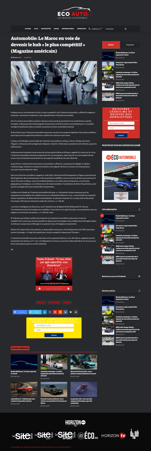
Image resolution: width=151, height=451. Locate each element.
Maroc (67, 302)
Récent (111, 45)
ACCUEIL (28, 28)
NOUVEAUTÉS (46, 28)
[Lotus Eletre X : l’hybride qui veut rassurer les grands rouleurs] (24, 389)
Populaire (130, 45)
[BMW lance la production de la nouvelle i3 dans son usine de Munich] (108, 97)
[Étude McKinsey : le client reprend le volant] (24, 361)
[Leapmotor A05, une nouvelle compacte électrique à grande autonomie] (84, 389)
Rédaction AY (16, 57)
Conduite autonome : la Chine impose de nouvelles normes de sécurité (52, 374)
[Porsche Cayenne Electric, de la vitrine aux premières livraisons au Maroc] (54, 389)
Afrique (41, 302)
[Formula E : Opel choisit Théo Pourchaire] (108, 66)
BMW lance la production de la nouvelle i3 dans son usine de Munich (127, 96)
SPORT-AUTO (81, 28)
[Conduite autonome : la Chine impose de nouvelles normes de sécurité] (54, 361)
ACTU (36, 28)
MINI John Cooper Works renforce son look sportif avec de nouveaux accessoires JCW (128, 85)
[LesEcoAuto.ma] (75, 12)
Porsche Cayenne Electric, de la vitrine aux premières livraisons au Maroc (54, 401)
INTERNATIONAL (68, 28)
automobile (54, 302)
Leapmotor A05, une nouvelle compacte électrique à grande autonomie (81, 401)
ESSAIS (56, 28)
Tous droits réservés (63, 447)
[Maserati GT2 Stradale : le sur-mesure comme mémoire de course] (84, 361)
